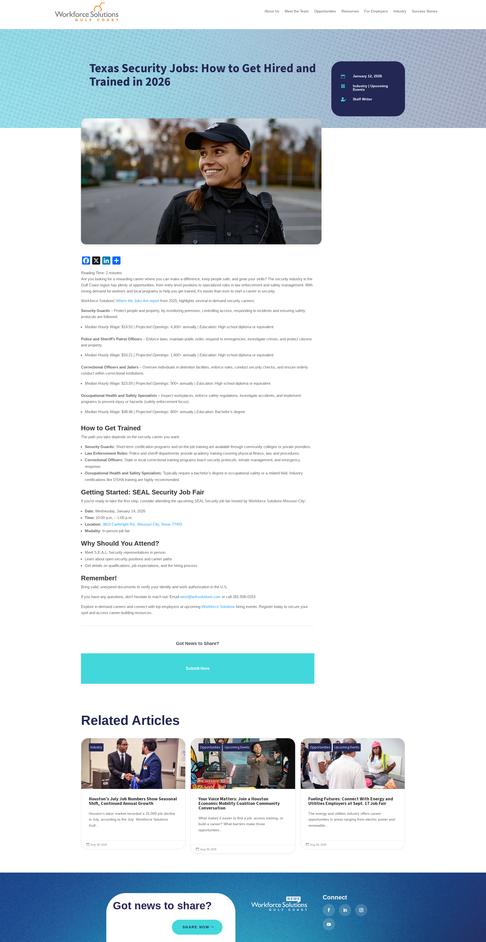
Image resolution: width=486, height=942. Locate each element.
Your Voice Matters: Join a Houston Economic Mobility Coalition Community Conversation (243, 796)
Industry (360, 86)
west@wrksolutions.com (200, 597)
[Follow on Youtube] (329, 924)
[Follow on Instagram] (361, 910)
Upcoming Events (370, 87)
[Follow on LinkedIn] (345, 910)
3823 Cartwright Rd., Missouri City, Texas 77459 (142, 524)
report (137, 301)
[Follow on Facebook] (329, 910)
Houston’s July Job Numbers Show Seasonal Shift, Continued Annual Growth (133, 793)
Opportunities (210, 747)
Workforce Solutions (218, 606)
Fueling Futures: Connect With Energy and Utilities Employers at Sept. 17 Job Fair (353, 793)
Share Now (196, 927)
